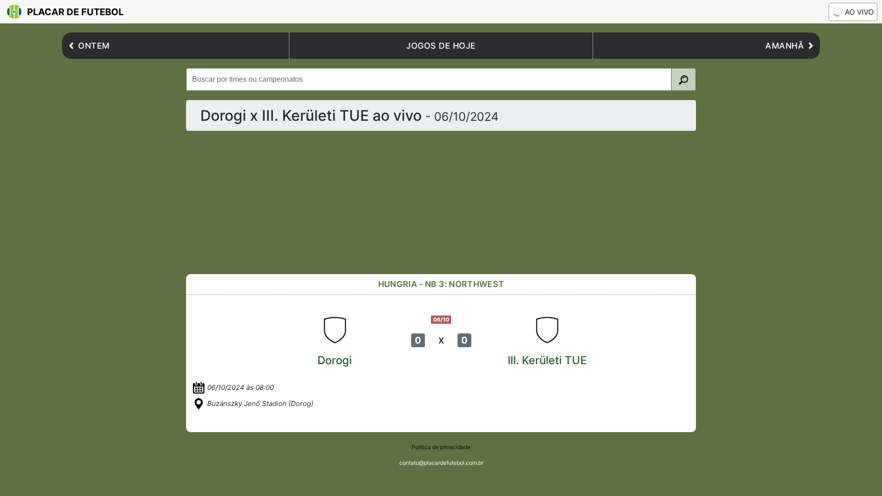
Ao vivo (859, 12)
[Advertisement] (441, 202)
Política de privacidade (441, 447)
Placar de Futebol (75, 11)
